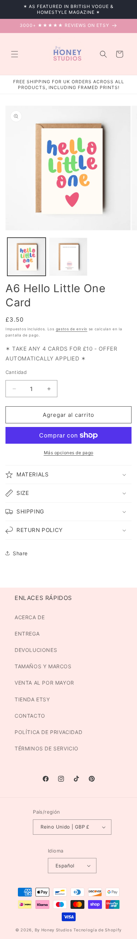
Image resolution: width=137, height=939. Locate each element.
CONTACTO (30, 716)
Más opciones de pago (69, 452)
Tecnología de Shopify (97, 929)
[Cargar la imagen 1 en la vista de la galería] (26, 257)
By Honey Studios (53, 929)
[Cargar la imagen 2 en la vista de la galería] (68, 257)
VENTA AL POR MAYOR (44, 683)
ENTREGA (27, 633)
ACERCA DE (30, 617)
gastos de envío (72, 329)
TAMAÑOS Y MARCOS (43, 666)
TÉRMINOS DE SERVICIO (47, 748)
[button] (15, 54)
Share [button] (20, 553)
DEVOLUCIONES (36, 650)
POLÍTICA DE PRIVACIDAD (48, 732)
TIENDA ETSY (32, 699)
